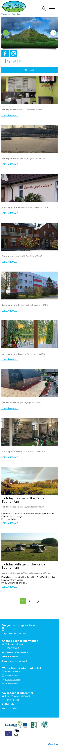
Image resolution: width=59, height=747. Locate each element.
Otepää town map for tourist (14, 661)
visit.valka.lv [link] (12, 708)
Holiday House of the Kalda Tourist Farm (23, 500)
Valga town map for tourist (20, 625)
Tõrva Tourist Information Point (23, 668)
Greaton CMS (53, 744)
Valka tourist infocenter (17, 693)
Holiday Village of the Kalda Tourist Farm (23, 566)
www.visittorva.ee (10, 684)
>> (36, 601)
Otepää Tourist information (20, 641)
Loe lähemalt (9, 116)
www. (4, 708)
